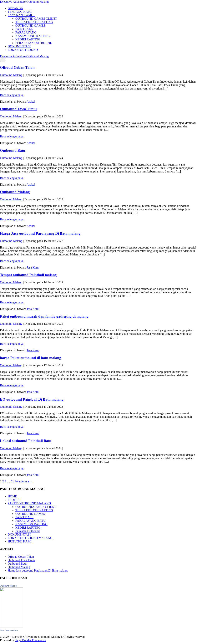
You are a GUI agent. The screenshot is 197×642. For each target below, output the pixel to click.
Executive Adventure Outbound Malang (24, 1)
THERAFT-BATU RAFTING (34, 22)
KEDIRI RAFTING (27, 39)
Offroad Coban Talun (17, 67)
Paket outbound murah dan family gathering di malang (44, 316)
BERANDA (15, 8)
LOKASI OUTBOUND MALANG (30, 538)
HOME (12, 496)
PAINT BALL (24, 517)
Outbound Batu (12, 150)
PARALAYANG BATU (30, 520)
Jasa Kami (33, 267)
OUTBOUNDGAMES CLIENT (35, 506)
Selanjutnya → (24, 481)
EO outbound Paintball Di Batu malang (31, 399)
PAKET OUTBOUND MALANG (29, 503)
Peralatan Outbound (27, 531)
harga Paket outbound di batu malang (30, 358)
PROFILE (14, 499)
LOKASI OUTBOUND (23, 49)
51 (12, 481)
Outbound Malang (15, 192)
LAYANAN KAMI (20, 15)
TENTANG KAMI (20, 11)
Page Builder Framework (30, 640)
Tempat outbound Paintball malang (28, 275)
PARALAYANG (26, 32)
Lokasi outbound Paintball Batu (25, 441)
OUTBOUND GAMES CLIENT (36, 18)
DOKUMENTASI (19, 46)
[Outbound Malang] (11, 626)
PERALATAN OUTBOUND (33, 42)
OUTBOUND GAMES (30, 25)
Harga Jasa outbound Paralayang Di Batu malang (40, 233)
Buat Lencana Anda (9, 630)
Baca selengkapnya (11, 95)
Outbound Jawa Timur (18, 109)
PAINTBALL (24, 29)
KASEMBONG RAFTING (32, 36)
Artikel (31, 101)
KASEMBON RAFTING (31, 524)
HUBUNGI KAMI (19, 541)
